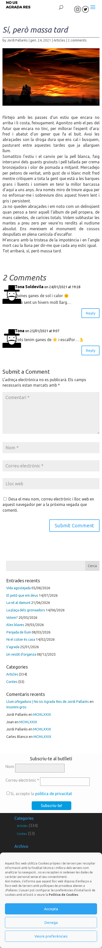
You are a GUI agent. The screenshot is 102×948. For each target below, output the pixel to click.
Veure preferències (51, 936)
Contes (12, 682)
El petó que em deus (22, 595)
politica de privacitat (53, 793)
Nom (9, 766)
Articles (59, 40)
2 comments (77, 40)
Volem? (12, 618)
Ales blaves (15, 625)
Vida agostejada (18, 588)
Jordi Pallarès (17, 40)
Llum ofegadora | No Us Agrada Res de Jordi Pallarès (47, 702)
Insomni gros (16, 707)
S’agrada (12, 647)
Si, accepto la (41, 793)
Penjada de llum (18, 632)
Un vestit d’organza (21, 654)
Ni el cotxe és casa (20, 639)
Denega (51, 922)
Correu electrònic (22, 780)
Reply (90, 313)
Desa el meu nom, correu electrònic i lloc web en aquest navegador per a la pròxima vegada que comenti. (48, 504)
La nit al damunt (18, 603)
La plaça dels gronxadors (25, 610)
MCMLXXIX (42, 715)
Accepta (51, 909)
